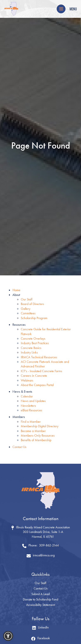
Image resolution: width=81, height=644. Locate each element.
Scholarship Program (34, 318)
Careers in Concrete (34, 375)
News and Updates (33, 401)
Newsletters (28, 405)
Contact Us (19, 447)
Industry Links (29, 352)
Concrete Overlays (33, 338)
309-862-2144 (49, 545)
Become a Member (33, 431)
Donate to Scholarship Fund (40, 599)
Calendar (27, 396)
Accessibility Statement (40, 605)
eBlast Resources (31, 410)
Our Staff (26, 299)
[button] (61, 9)
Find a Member (31, 421)
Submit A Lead (40, 594)
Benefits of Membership (36, 440)
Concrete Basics (31, 348)
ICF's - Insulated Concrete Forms (41, 371)
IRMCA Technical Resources (39, 357)
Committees (28, 313)
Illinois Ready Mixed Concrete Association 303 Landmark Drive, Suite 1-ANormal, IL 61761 (43, 532)
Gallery (25, 308)
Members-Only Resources (38, 435)
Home (16, 290)
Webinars (27, 380)
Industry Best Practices (35, 343)
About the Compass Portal (37, 385)
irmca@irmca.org (44, 555)
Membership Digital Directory (39, 426)
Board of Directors (32, 304)
